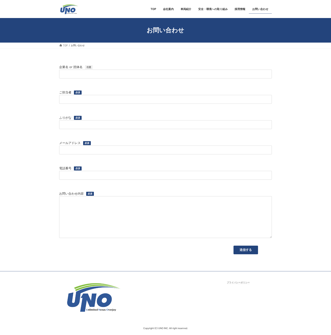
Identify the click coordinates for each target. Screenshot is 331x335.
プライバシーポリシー (238, 282)
